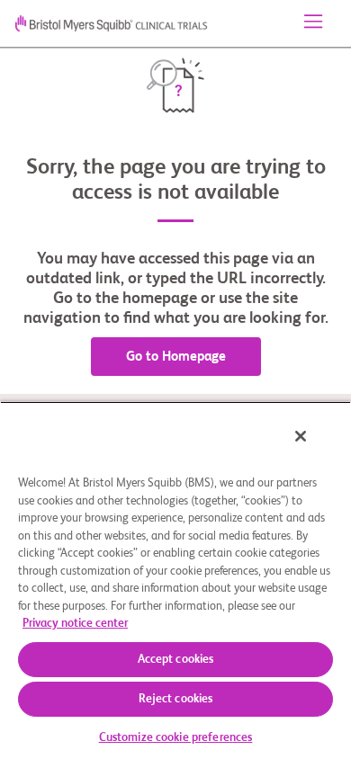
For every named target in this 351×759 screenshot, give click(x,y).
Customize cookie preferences (176, 738)
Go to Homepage (176, 356)
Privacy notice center (75, 624)
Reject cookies (176, 699)
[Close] (300, 436)
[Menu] (313, 23)
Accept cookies (176, 659)
